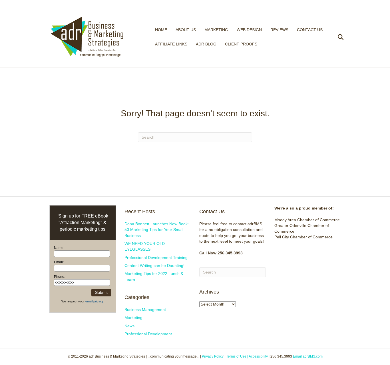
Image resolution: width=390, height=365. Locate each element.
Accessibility (259, 356)
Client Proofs (241, 44)
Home (161, 29)
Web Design (249, 29)
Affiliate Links (171, 44)
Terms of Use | (237, 356)
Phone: (59, 277)
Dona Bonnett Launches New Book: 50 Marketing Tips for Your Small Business (156, 230)
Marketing (216, 29)
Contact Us (310, 29)
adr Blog (206, 44)
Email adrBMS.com (308, 356)
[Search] (337, 37)
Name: (59, 248)
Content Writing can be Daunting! (154, 265)
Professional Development (148, 334)
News (129, 326)
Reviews (279, 29)
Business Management (145, 309)
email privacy (94, 301)
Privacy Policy (213, 356)
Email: (59, 262)
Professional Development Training (156, 257)
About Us (186, 29)
